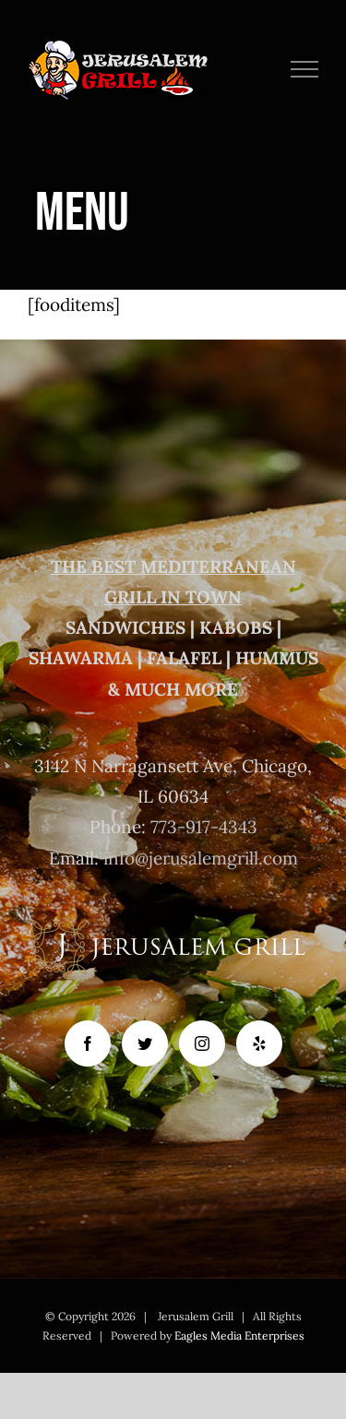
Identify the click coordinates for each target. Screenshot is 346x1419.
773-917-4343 (203, 827)
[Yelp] (259, 1043)
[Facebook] (88, 1043)
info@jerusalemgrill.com (200, 858)
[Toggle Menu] (304, 69)
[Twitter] (145, 1043)
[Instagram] (202, 1043)
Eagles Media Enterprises (239, 1335)
